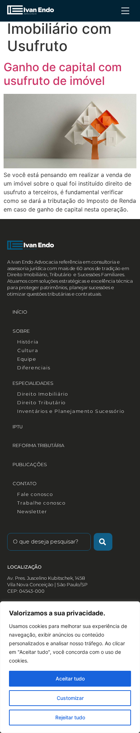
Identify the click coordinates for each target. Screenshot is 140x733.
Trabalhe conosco (41, 503)
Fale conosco (35, 494)
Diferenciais (33, 367)
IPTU (18, 426)
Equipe (27, 359)
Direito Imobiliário (42, 394)
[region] (70, 667)
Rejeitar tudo (70, 717)
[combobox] (49, 542)
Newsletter (32, 511)
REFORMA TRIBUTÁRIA (38, 445)
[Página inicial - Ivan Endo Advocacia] (30, 9)
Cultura (27, 350)
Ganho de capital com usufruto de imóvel (63, 74)
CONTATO (25, 483)
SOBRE (21, 331)
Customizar (70, 698)
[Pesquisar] (103, 542)
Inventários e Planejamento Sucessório (71, 411)
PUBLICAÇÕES (30, 464)
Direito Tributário (41, 402)
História (28, 342)
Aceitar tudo (70, 678)
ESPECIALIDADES (33, 383)
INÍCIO (20, 312)
